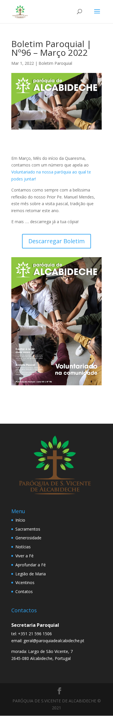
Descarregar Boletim (56, 241)
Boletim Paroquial (55, 63)
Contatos (24, 591)
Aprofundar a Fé (30, 565)
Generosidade (28, 537)
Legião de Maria (30, 574)
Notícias (23, 546)
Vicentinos (24, 582)
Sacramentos (27, 529)
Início (20, 520)
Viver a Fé (24, 556)
